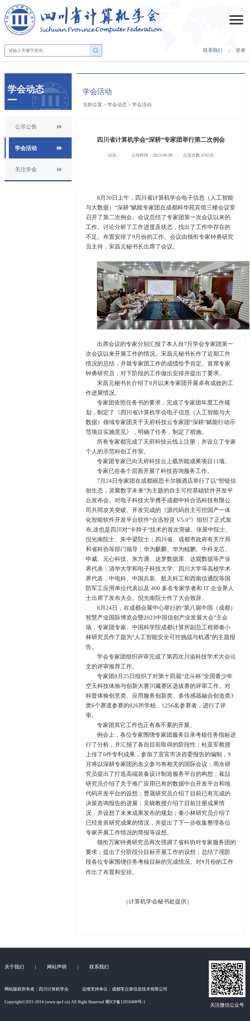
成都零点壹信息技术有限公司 (139, 989)
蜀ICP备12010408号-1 (125, 1002)
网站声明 (56, 966)
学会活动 (142, 104)
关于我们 (14, 966)
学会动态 (117, 104)
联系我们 (213, 50)
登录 (240, 50)
